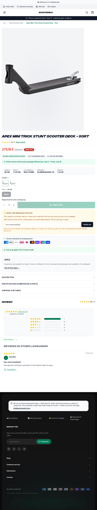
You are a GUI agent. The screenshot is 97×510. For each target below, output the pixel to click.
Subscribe (45, 441)
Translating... (12, 369)
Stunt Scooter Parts (16, 23)
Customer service (13, 464)
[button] (35, 319)
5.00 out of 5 (23, 312)
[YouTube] (24, 449)
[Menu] (4, 12)
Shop (9, 458)
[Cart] (92, 12)
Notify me (87, 224)
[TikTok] (19, 449)
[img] (9, 353)
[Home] (4, 23)
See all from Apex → (12, 268)
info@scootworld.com (21, 408)
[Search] (86, 12)
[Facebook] (14, 449)
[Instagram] (9, 449)
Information (11, 471)
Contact (10, 477)
